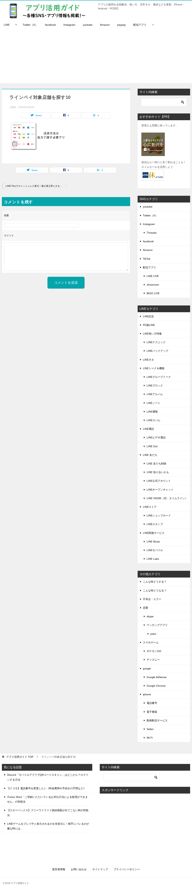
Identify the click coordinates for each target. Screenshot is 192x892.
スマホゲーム (151, 642)
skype (150, 616)
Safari (150, 729)
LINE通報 (152, 411)
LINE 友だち (150, 454)
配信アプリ (139, 24)
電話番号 (152, 702)
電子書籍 (152, 711)
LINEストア (150, 506)
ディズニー (153, 659)
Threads (152, 232)
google (147, 668)
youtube (87, 24)
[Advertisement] (96, 57)
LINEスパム (153, 420)
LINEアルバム (155, 394)
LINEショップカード (159, 515)
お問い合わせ (79, 869)
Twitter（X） (30, 24)
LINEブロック (155, 385)
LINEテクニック (156, 342)
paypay (121, 24)
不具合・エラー (152, 599)
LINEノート (153, 402)
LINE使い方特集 (152, 333)
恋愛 (145, 607)
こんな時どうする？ (154, 581)
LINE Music (153, 541)
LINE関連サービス (153, 532)
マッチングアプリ (157, 624)
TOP (19, 756)
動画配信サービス (157, 720)
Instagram (69, 24)
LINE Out (152, 446)
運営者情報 (58, 869)
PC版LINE (149, 324)
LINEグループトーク (159, 376)
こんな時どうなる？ (154, 590)
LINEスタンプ (155, 524)
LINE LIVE (153, 276)
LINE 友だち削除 (156, 463)
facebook (50, 24)
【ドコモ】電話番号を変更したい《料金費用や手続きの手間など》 (46, 788)
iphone (147, 694)
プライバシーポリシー (127, 869)
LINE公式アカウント (159, 480)
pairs (153, 633)
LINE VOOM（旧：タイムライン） (167, 498)
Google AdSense (156, 677)
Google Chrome (156, 685)
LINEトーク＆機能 (153, 368)
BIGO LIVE (153, 293)
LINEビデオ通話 (156, 437)
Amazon (105, 24)
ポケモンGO (154, 651)
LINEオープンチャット (160, 489)
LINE (7, 24)
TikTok (146, 258)
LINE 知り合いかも (158, 472)
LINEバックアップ (157, 350)
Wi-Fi (150, 737)
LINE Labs (153, 558)
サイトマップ (100, 869)
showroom (153, 284)
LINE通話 (148, 428)
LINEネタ (148, 359)
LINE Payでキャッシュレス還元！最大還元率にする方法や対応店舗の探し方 (36, 186)
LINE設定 (148, 316)
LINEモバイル (155, 550)
